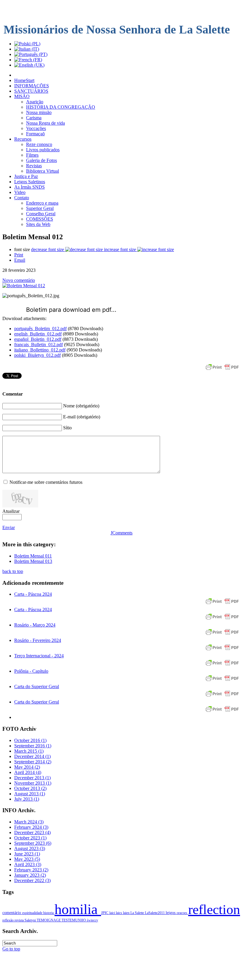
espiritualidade (32, 913)
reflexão (8, 920)
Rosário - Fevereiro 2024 (37, 640)
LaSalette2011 (155, 913)
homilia (78, 909)
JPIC (105, 913)
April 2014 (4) (27, 772)
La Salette (137, 913)
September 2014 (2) (32, 761)
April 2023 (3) (27, 864)
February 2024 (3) (31, 827)
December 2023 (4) (32, 832)
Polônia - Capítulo (31, 671)
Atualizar (11, 511)
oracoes (182, 913)
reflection (214, 909)
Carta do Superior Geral (36, 686)
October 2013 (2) (30, 788)
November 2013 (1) (32, 783)
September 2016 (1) (32, 745)
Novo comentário (18, 280)
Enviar (8, 527)
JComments (121, 532)
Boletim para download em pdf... (71, 309)
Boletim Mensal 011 (33, 555)
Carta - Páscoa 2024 (33, 594)
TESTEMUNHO (74, 920)
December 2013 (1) (32, 777)
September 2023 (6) (32, 843)
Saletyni (31, 920)
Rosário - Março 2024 (34, 624)
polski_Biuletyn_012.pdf (37, 355)
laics (119, 913)
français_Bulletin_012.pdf (38, 344)
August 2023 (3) (29, 848)
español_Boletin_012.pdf (37, 339)
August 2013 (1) (29, 793)
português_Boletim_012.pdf (40, 328)
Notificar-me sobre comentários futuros (45, 482)
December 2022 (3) (32, 880)
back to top (12, 571)
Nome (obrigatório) (81, 405)
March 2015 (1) (29, 751)
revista (20, 920)
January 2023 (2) (30, 875)
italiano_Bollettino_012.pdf (39, 349)
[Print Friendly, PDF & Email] (222, 369)
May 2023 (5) (27, 859)
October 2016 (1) (30, 740)
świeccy (92, 920)
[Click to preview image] (23, 285)
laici (112, 913)
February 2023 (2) (31, 869)
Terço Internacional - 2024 (39, 655)
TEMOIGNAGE (49, 920)
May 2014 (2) (27, 767)
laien (126, 913)
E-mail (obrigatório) (81, 416)
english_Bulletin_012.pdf (38, 333)
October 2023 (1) (30, 837)
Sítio (67, 427)
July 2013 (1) (26, 799)
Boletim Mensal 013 (33, 561)
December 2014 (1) (32, 756)
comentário (12, 912)
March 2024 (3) (29, 821)
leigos (171, 912)
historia (49, 913)
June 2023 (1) (27, 853)
